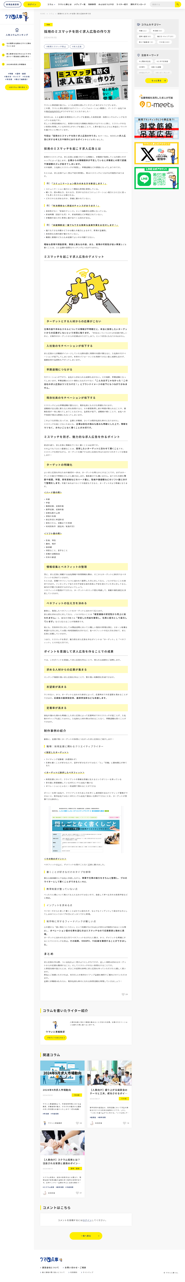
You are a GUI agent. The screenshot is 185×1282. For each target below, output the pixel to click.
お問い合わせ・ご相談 (75, 1267)
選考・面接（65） (145, 36)
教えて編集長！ (22, 79)
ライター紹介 (122, 4)
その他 (27, 76)
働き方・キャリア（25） (165, 36)
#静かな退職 (156, 67)
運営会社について (50, 1267)
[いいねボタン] (124, 994)
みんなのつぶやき (106, 4)
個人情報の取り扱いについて (53, 1272)
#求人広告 (77, 46)
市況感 (9, 79)
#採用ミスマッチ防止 (56, 46)
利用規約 (73, 1272)
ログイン (87, 1220)
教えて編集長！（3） (146, 42)
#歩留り (142, 67)
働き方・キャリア (13, 76)
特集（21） (143, 31)
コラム (50, 4)
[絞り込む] (178, 4)
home (42, 13)
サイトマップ (88, 1272)
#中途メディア (144, 73)
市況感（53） (157, 31)
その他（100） (164, 42)
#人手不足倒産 (162, 61)
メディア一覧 (80, 4)
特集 (48, 24)
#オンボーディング (163, 73)
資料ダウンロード (138, 4)
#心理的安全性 (145, 61)
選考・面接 (21, 73)
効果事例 (92, 4)
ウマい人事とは (65, 4)
